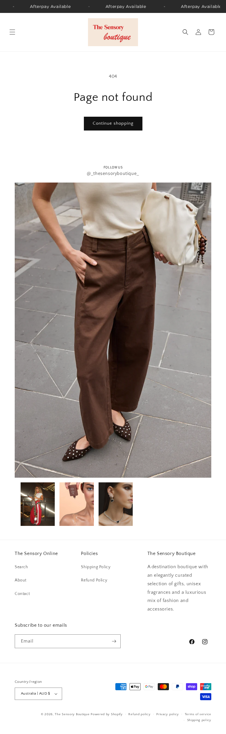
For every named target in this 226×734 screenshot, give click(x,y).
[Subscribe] (113, 641)
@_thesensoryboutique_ (113, 173)
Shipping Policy (95, 567)
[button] (12, 32)
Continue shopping (113, 123)
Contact (22, 593)
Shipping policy (199, 720)
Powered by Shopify (107, 714)
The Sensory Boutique (72, 714)
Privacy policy (167, 714)
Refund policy (139, 714)
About (20, 580)
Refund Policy (94, 580)
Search (21, 567)
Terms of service (198, 714)
